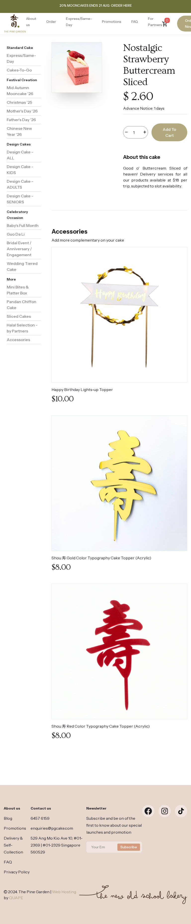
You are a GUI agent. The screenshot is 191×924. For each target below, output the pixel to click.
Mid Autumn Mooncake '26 (20, 90)
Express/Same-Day (21, 58)
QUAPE (16, 897)
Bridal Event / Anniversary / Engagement (19, 248)
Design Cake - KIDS (20, 169)
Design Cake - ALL (20, 154)
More (11, 279)
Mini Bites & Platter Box (18, 289)
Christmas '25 (19, 102)
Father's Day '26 (21, 119)
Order (51, 21)
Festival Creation (22, 80)
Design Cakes (19, 144)
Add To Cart (169, 132)
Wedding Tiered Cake (22, 266)
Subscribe (128, 847)
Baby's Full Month (23, 225)
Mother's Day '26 (22, 110)
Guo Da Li (16, 234)
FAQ (134, 21)
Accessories (18, 339)
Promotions (111, 21)
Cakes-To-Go (19, 70)
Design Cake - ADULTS (20, 184)
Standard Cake (20, 47)
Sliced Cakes (19, 316)
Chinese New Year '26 (19, 131)
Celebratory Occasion (17, 215)
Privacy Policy (17, 871)
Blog (8, 818)
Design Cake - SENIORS (20, 198)
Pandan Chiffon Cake (21, 304)
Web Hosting (64, 891)
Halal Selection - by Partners (22, 327)
